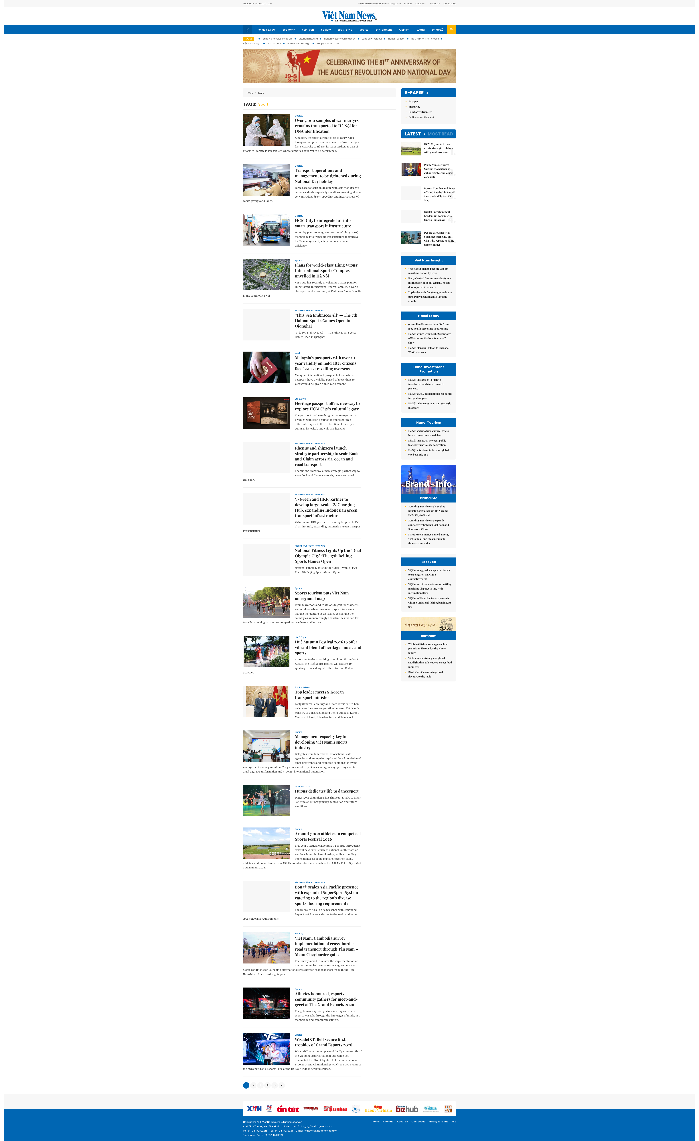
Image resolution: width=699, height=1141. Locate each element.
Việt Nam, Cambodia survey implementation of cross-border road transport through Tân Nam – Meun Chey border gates (326, 946)
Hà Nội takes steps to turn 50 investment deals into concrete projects (426, 384)
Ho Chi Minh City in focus (425, 38)
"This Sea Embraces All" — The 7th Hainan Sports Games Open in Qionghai (326, 320)
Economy (289, 29)
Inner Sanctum (303, 786)
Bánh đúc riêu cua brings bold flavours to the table (425, 674)
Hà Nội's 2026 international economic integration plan (430, 396)
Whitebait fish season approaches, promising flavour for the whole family (428, 648)
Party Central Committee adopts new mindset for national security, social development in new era (429, 283)
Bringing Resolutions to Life (277, 38)
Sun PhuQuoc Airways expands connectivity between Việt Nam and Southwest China (428, 525)
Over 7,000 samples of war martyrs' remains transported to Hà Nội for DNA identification (327, 125)
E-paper (414, 92)
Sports (364, 29)
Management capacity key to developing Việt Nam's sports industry (321, 742)
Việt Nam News (349, 16)
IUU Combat (274, 43)
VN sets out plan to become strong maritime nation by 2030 (428, 271)
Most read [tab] (440, 134)
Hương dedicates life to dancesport (327, 791)
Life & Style (345, 29)
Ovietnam (420, 3)
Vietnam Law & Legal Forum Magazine (379, 3)
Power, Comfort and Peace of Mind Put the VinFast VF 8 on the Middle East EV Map (439, 194)
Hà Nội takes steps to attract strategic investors (429, 405)
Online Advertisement (421, 117)
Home (250, 92)
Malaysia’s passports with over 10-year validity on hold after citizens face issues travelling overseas (326, 363)
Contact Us (449, 3)
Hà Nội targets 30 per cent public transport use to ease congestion (427, 443)
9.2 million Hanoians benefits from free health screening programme (428, 326)
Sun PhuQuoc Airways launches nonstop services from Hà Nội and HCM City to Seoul (428, 511)
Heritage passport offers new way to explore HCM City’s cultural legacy (327, 406)
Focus (248, 38)
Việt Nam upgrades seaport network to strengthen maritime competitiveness (429, 574)
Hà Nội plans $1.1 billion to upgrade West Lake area (428, 350)
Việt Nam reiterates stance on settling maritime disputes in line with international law (430, 588)
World (421, 29)
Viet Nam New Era (308, 38)
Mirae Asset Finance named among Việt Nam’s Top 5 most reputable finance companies (428, 539)
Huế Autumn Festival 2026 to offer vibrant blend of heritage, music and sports (328, 647)
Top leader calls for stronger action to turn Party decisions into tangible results (430, 297)
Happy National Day (328, 43)
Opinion (404, 29)
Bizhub (408, 3)
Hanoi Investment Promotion (340, 38)
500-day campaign (298, 43)
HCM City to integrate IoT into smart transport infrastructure (323, 223)
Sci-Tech (308, 29)
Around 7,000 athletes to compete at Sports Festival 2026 (328, 836)
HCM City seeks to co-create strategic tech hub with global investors (438, 148)
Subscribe (414, 106)
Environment (384, 29)
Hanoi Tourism (396, 38)
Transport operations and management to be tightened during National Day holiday (328, 175)
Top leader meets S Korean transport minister (319, 694)
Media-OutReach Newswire (310, 310)
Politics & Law (266, 29)
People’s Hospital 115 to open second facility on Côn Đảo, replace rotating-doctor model (440, 238)
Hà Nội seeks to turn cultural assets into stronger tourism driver (428, 433)
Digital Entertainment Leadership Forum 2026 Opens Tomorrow (438, 216)
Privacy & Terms (438, 1121)
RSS (454, 1121)
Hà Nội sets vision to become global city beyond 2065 (428, 452)
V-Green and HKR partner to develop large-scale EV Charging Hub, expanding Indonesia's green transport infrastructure (326, 507)
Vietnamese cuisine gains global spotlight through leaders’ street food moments (430, 662)
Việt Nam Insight (252, 43)
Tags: (249, 104)
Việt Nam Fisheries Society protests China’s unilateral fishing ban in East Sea (429, 602)
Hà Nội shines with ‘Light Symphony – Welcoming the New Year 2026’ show (429, 338)
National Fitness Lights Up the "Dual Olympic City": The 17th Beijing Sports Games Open (328, 555)
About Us (435, 3)
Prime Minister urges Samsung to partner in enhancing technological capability (438, 171)
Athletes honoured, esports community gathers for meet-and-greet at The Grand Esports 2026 (326, 999)
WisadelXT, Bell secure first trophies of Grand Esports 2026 (323, 1041)
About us (402, 1121)
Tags (261, 92)
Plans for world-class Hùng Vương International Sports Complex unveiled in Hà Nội (326, 270)
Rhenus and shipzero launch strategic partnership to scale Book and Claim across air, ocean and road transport (327, 456)
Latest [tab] (413, 134)
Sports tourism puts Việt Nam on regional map (322, 595)
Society (326, 29)
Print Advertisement (420, 112)
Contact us (418, 1121)
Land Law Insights (372, 38)
